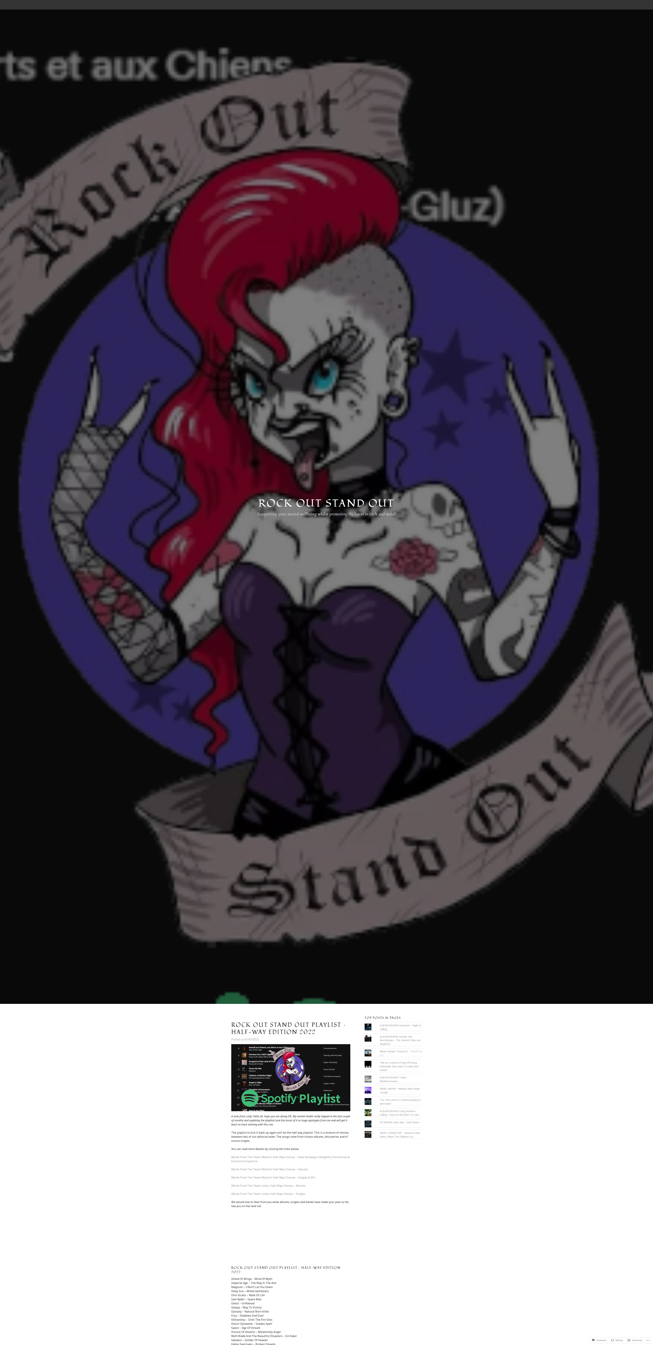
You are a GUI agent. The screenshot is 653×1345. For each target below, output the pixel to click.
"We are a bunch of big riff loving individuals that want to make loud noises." (399, 1066)
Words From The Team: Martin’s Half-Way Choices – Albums (269, 1169)
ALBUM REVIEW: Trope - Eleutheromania (394, 1079)
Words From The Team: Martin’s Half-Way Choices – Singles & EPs (273, 1177)
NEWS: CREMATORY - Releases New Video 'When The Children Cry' (400, 1134)
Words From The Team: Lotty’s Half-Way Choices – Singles (268, 1194)
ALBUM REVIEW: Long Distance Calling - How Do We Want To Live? (400, 1112)
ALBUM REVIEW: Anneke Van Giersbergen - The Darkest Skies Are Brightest (400, 1040)
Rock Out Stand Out (326, 503)
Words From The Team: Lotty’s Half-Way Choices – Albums (268, 1186)
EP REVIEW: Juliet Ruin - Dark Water (400, 1122)
